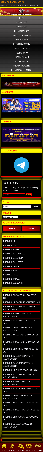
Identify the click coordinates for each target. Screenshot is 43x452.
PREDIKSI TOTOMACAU (22, 35)
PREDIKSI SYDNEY (21, 31)
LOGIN (12, 228)
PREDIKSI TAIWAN (21, 57)
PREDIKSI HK (21, 22)
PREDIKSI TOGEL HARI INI (21, 70)
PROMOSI (29, 450)
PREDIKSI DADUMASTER (12, 2)
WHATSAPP (12, 450)
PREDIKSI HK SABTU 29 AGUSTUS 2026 (21, 302)
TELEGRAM (38, 450)
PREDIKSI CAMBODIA (21, 44)
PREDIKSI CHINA (21, 40)
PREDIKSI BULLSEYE (21, 48)
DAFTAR (21, 450)
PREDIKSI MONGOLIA (21, 66)
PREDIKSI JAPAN (21, 53)
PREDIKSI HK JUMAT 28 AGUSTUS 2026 (21, 370)
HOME (4, 450)
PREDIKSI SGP (21, 27)
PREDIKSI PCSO (21, 61)
